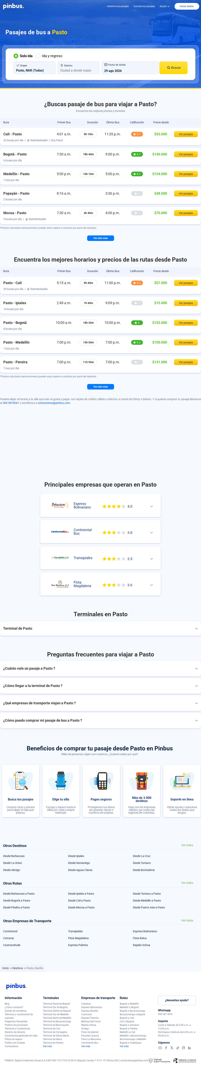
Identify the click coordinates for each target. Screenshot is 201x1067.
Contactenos (11, 1046)
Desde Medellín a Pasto (147, 900)
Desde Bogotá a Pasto (16, 900)
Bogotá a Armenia (129, 1025)
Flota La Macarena (91, 1039)
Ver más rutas (100, 238)
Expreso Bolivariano (145, 931)
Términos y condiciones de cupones (19, 1016)
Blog (7, 1003)
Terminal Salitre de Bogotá (57, 1010)
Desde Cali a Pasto (79, 900)
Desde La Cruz (141, 856)
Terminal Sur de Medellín (56, 1014)
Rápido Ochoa (88, 1025)
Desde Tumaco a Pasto (147, 893)
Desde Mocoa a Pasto (81, 907)
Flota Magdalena (78, 938)
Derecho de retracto (15, 1032)
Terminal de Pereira (53, 1042)
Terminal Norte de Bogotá (56, 1003)
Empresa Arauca (90, 1035)
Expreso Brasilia (89, 1010)
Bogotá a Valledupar (131, 1042)
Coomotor (86, 1014)
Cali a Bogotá (127, 1021)
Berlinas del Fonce (90, 1021)
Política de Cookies (15, 1042)
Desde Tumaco (142, 862)
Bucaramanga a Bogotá (132, 1014)
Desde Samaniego (79, 862)
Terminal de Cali (51, 1028)
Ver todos (187, 845)
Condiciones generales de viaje (21, 1035)
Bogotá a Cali (127, 1018)
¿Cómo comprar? (14, 1007)
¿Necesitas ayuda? (177, 1000)
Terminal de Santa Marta (56, 1035)
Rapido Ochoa (141, 945)
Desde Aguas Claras (80, 870)
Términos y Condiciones (17, 1028)
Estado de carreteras (15, 1010)
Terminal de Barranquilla (56, 1025)
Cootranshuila (11, 945)
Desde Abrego (11, 870)
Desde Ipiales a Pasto (81, 893)
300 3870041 (11, 402)
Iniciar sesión (187, 6)
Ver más (47, 1046)
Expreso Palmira (78, 945)
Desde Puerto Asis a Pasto (149, 907)
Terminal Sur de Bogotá (55, 1007)
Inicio (5, 968)
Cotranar (8, 938)
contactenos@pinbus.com (54, 402)
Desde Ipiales (76, 856)
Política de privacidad (16, 1025)
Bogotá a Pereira (128, 1028)
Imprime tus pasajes (118, 6)
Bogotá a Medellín (129, 1003)
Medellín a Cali (127, 1032)
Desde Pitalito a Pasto (16, 907)
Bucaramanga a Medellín (133, 1039)
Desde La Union (12, 862)
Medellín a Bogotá (129, 1007)
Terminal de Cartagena (55, 1032)
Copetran (86, 1003)
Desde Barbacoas (14, 856)
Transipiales (75, 931)
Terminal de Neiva (52, 1039)
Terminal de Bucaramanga (57, 1021)
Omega (85, 1028)
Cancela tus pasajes (144, 6)
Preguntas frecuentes (16, 1021)
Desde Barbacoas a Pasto (19, 893)
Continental (10, 931)
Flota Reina (140, 938)
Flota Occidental (90, 1032)
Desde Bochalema (144, 870)
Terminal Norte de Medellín (57, 1018)
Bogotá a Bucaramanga (132, 1010)
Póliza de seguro (13, 1039)
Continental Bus (89, 1042)
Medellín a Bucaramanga (133, 1035)
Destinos (18, 968)
